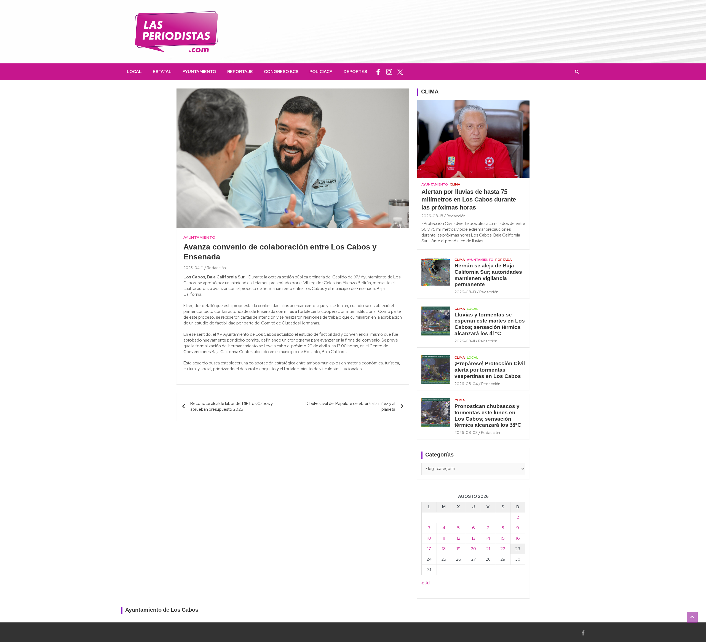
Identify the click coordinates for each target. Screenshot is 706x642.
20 (473, 549)
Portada (503, 259)
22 (502, 549)
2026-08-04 (466, 383)
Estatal (162, 71)
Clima (455, 184)
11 (443, 538)
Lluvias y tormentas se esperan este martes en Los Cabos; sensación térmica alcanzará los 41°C (489, 324)
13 (473, 538)
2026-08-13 (465, 291)
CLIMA (429, 92)
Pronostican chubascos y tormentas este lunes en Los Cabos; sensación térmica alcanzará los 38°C (487, 416)
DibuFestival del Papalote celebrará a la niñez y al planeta (350, 406)
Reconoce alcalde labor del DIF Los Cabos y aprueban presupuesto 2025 (231, 406)
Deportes (355, 71)
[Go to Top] (692, 617)
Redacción (216, 267)
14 (488, 538)
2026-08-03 (466, 432)
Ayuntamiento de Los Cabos (161, 610)
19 (458, 549)
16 (518, 538)
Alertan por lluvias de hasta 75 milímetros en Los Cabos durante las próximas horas (468, 200)
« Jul (425, 583)
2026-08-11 (464, 341)
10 (429, 538)
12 (458, 538)
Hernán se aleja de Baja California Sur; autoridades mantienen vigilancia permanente (488, 275)
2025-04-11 (193, 267)
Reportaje (240, 71)
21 (488, 549)
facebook (378, 71)
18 (444, 549)
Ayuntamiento (199, 71)
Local (134, 71)
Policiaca (321, 71)
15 (503, 538)
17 (429, 549)
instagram (389, 71)
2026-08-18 (432, 215)
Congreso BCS (281, 71)
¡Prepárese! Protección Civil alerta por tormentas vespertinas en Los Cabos (489, 370)
